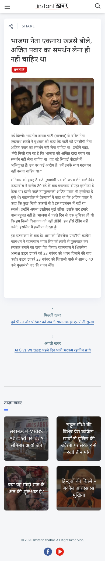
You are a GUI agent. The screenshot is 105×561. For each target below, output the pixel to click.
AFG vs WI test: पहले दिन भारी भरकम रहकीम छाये (53, 350)
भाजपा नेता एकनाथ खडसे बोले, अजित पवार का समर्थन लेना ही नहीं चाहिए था (51, 50)
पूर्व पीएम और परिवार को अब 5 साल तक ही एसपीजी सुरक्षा (52, 321)
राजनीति (19, 69)
